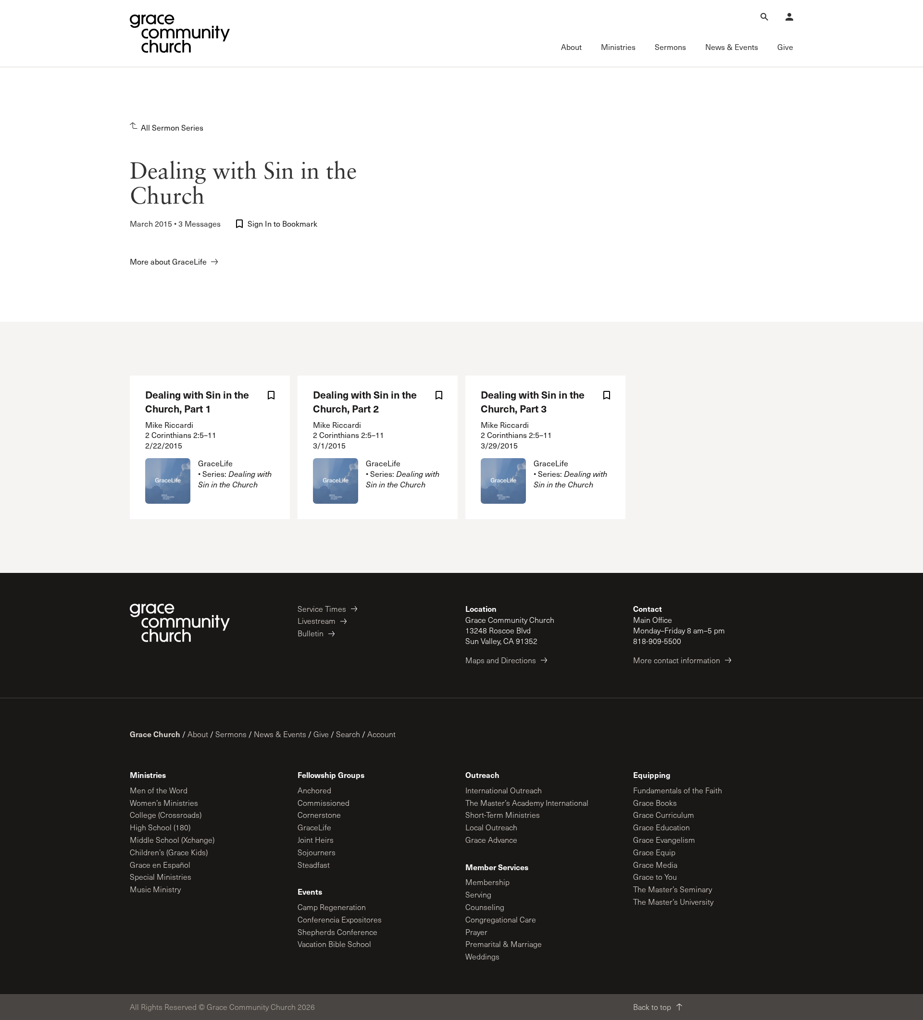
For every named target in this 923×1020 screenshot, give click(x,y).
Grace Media (655, 865)
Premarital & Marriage (503, 944)
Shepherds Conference (337, 932)
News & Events (280, 734)
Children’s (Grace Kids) (169, 852)
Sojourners (317, 852)
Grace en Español (160, 865)
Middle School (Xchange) (172, 840)
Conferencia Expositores (340, 919)
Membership (487, 882)
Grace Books (655, 803)
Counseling (484, 907)
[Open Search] (764, 16)
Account (381, 734)
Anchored (314, 790)
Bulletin (311, 633)
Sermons (231, 734)
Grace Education (661, 827)
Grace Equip (654, 852)
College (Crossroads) (165, 815)
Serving (478, 894)
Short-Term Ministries (502, 815)
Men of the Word (158, 790)
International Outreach (503, 790)
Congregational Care (500, 919)
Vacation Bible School (334, 944)
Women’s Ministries (164, 803)
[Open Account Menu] (789, 16)
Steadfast (314, 865)
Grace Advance (491, 840)
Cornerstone (319, 815)
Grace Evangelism (664, 840)
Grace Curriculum (663, 815)
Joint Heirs (316, 840)
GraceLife (314, 827)
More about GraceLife (168, 261)
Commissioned (323, 803)
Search (348, 734)
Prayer (476, 932)
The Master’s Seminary (672, 889)
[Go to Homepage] (180, 33)
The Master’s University (673, 902)
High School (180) (160, 827)
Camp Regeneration (332, 907)
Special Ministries (160, 877)
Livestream (317, 621)
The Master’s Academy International (526, 803)
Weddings (482, 956)
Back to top (652, 1007)
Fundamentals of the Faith (677, 790)
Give (321, 734)
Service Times (322, 609)
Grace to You (655, 877)
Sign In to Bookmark (282, 224)
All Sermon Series (172, 127)
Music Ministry (155, 889)
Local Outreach (491, 827)
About (197, 734)
